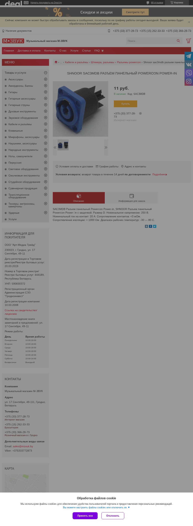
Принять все (85, 515)
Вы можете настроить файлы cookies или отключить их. (95, 507)
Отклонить (112, 515)
